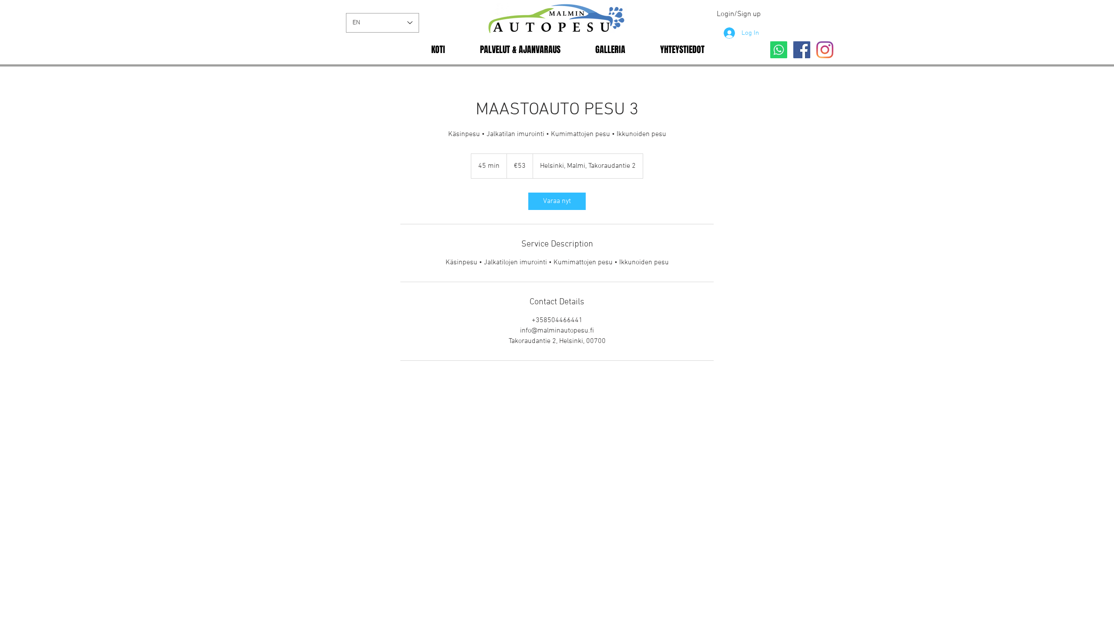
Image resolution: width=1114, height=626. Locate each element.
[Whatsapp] (778, 49)
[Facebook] (801, 49)
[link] (557, 201)
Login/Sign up (739, 14)
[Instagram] (824, 49)
